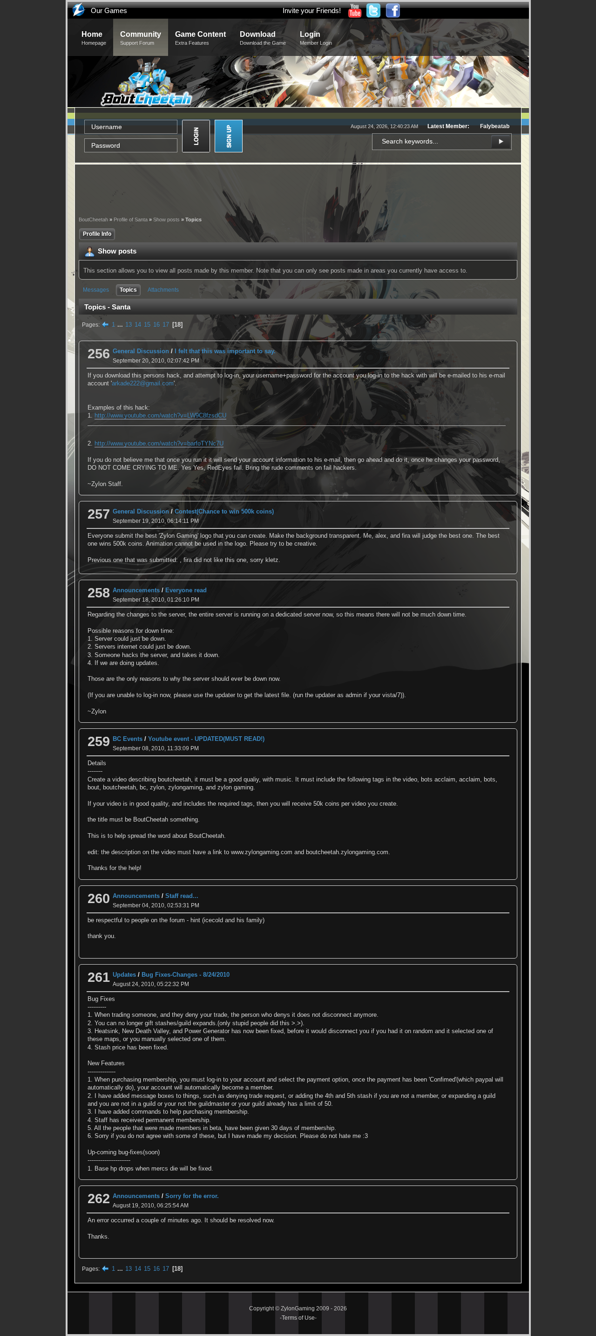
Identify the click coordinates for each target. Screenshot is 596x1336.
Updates (124, 974)
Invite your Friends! (312, 10)
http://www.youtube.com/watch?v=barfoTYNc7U (159, 443)
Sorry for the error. (192, 1195)
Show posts (166, 219)
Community (140, 38)
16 (156, 324)
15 (147, 324)
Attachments (163, 290)
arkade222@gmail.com (143, 383)
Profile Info (97, 234)
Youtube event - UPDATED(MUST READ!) (206, 738)
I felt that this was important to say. (225, 351)
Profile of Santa (131, 219)
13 (128, 324)
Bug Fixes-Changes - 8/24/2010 (186, 974)
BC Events (127, 738)
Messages (96, 290)
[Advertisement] (298, 189)
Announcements (136, 590)
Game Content (200, 38)
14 (138, 324)
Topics (128, 290)
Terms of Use (298, 1318)
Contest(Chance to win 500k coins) (224, 511)
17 (166, 324)
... (121, 324)
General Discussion (141, 351)
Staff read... (181, 895)
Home (93, 38)
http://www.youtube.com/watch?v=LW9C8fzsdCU (160, 415)
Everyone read (186, 590)
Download (263, 38)
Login (316, 38)
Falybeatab (494, 126)
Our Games (109, 10)
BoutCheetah (93, 219)
